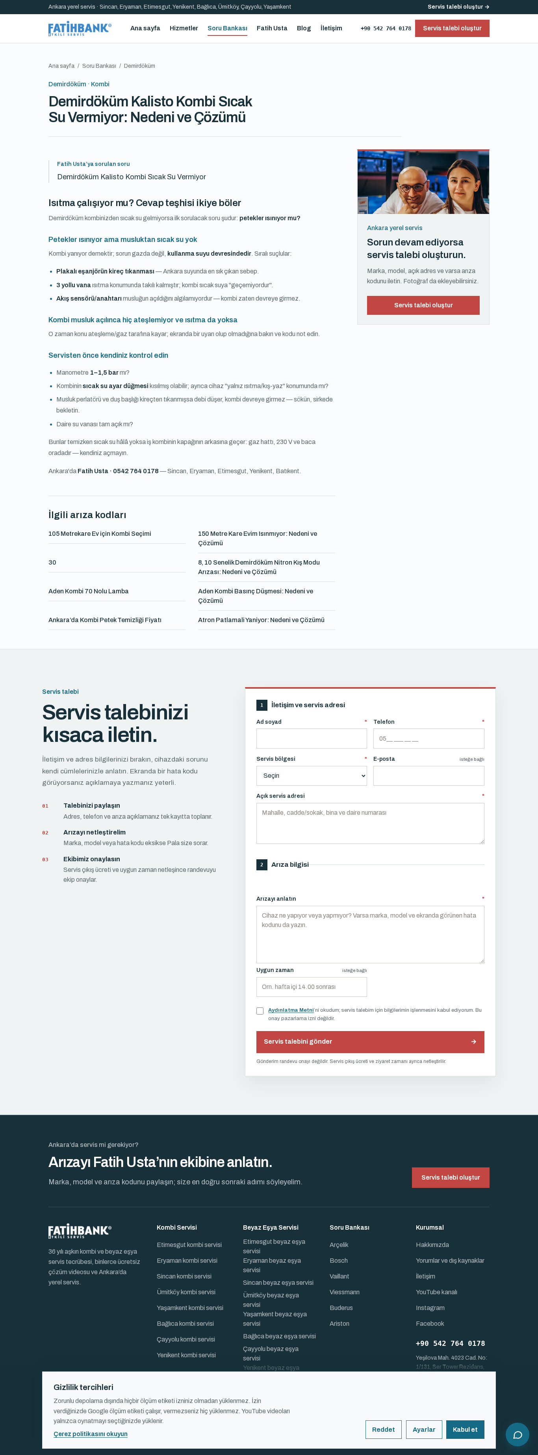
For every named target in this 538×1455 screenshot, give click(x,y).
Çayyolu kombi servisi (186, 1339)
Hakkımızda (432, 1244)
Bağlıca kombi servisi (185, 1323)
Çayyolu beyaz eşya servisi (271, 1353)
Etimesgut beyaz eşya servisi (274, 1246)
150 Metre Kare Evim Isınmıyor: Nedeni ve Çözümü (257, 538)
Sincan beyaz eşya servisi (278, 1282)
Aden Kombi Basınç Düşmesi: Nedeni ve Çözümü (255, 596)
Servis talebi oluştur (423, 305)
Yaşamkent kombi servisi (190, 1307)
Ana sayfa (145, 28)
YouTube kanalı (436, 1292)
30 (52, 562)
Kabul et (465, 1429)
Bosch (339, 1260)
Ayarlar (424, 1429)
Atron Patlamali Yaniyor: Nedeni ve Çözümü (261, 620)
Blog (304, 28)
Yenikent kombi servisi (186, 1355)
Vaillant (339, 1276)
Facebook (430, 1323)
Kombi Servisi (177, 1227)
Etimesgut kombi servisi (189, 1244)
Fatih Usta (272, 28)
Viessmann (345, 1292)
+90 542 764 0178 (386, 28)
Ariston (339, 1323)
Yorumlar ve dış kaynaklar (450, 1260)
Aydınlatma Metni (291, 1010)
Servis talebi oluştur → (459, 7)
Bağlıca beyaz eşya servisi (279, 1336)
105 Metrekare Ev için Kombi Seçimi (99, 533)
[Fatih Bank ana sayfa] (79, 28)
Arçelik (339, 1244)
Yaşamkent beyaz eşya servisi (275, 1319)
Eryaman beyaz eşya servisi (272, 1265)
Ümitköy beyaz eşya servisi (271, 1300)
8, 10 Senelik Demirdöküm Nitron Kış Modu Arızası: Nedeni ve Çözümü (259, 567)
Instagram (430, 1307)
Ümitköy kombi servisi (186, 1292)
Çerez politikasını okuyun (91, 1434)
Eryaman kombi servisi (187, 1260)
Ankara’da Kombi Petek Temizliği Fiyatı (104, 620)
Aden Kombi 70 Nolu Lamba (88, 591)
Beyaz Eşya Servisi (271, 1227)
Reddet (383, 1429)
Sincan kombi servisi (184, 1276)
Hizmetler (184, 28)
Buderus (341, 1307)
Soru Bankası (227, 28)
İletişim (331, 28)
